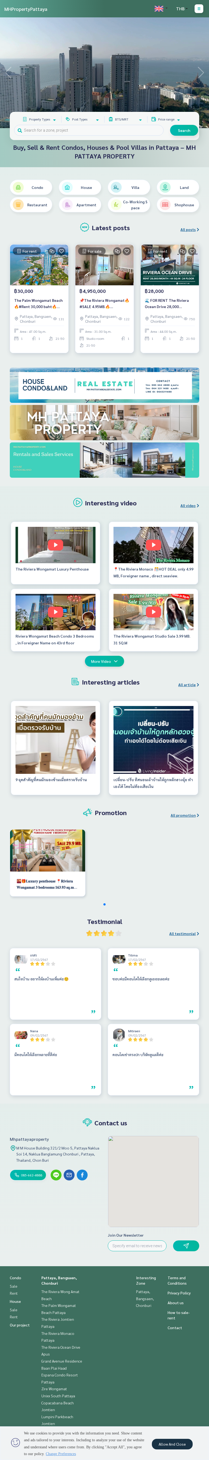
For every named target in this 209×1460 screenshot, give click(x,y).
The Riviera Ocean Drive (60, 1347)
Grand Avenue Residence (61, 1360)
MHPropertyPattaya (25, 9)
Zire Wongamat (54, 1388)
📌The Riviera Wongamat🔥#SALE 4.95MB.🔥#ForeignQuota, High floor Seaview (104, 303)
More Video (101, 661)
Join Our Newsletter (126, 1235)
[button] (200, 73)
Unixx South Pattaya (58, 1395)
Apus (45, 1353)
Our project (20, 1324)
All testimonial (182, 933)
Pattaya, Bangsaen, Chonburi (145, 1298)
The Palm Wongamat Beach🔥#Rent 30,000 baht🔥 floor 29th (38, 303)
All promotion (183, 815)
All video (188, 505)
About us (176, 1302)
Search (184, 130)
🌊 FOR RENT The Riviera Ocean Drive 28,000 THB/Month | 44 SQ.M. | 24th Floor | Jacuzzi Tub (169, 303)
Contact (175, 1327)
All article (187, 684)
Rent (14, 1293)
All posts (188, 229)
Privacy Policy (179, 1292)
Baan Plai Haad (54, 1368)
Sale (13, 1286)
